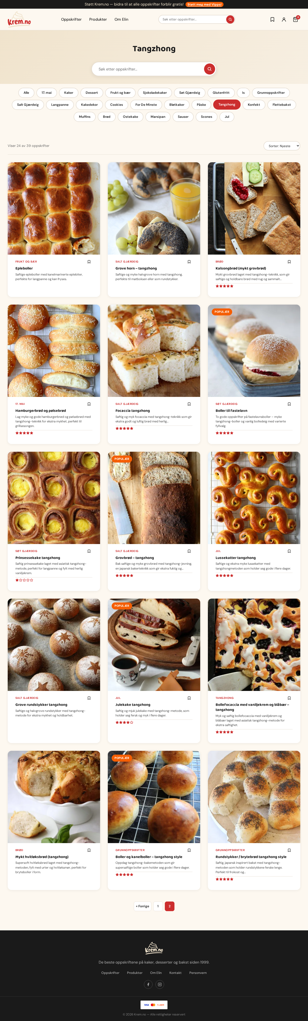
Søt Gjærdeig (189, 93)
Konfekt (254, 105)
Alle (26, 93)
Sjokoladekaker (155, 93)
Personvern (198, 973)
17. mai (47, 93)
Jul (227, 117)
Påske (201, 105)
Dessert (92, 93)
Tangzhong (226, 104)
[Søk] (230, 19)
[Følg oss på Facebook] (148, 984)
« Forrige (142, 906)
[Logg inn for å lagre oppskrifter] (272, 19)
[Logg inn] (284, 19)
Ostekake (130, 117)
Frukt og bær (120, 93)
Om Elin (121, 19)
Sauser (183, 117)
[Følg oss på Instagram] (159, 984)
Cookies (116, 105)
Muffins (84, 117)
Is (243, 93)
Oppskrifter (71, 19)
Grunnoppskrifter (271, 93)
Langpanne (60, 105)
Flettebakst (282, 105)
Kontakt (175, 973)
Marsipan (158, 117)
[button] (89, 261)
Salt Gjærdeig (28, 105)
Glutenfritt (221, 93)
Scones (206, 117)
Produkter (98, 19)
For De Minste (146, 105)
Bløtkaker (176, 105)
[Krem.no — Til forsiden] (19, 19)
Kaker (68, 93)
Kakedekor (89, 105)
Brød (106, 117)
